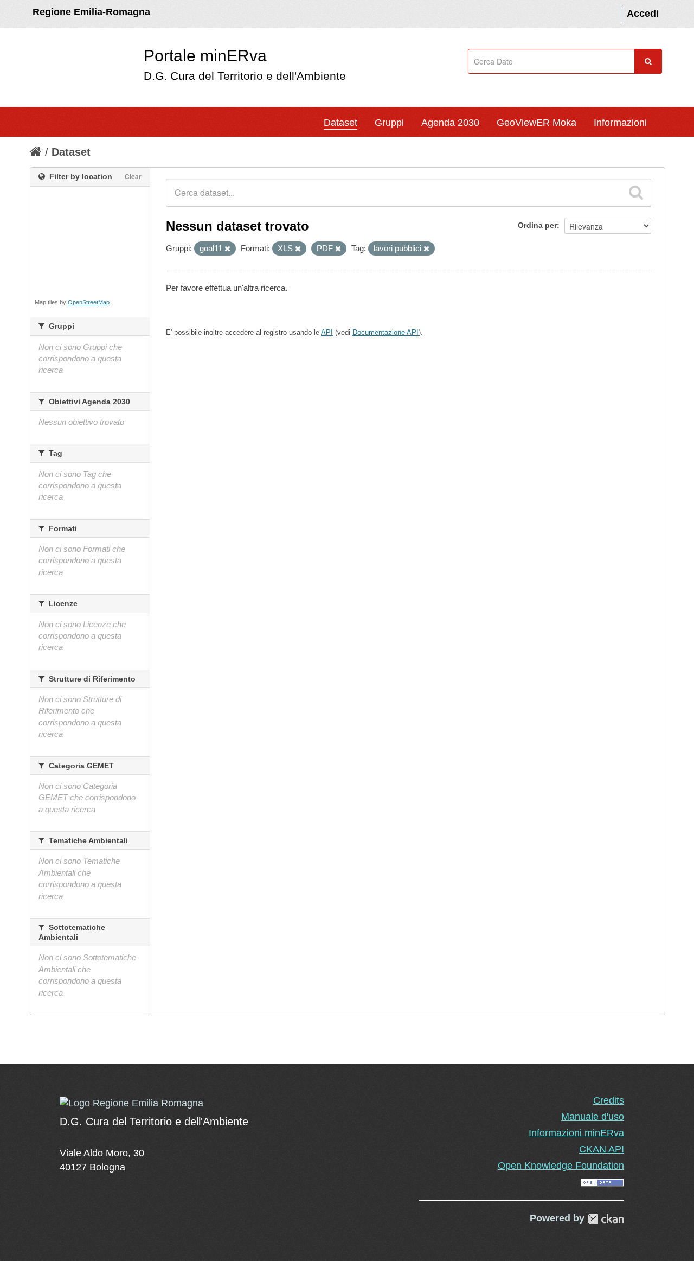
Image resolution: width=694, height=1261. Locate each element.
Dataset (340, 122)
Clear (133, 177)
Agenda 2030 (450, 122)
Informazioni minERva (576, 1133)
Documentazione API (385, 332)
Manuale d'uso (592, 1116)
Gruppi (389, 122)
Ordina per (537, 225)
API (327, 332)
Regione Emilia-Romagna (91, 12)
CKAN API (601, 1149)
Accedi (643, 13)
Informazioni (620, 122)
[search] (636, 192)
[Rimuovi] (227, 249)
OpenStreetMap (89, 302)
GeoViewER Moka (536, 122)
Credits (608, 1100)
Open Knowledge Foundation (561, 1165)
